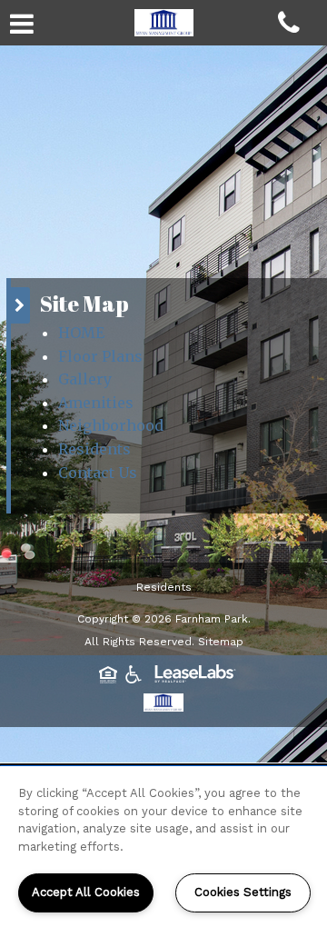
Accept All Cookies (86, 892)
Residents (94, 449)
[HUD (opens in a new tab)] (108, 672)
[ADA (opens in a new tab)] (133, 672)
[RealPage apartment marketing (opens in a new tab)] (195, 676)
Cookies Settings (243, 892)
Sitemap (220, 641)
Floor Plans (100, 356)
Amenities (96, 403)
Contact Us (97, 473)
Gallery (85, 379)
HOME (81, 333)
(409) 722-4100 (298, 29)
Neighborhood (111, 425)
